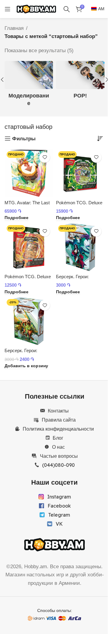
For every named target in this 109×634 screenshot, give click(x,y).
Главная (14, 28)
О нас (58, 447)
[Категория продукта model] (29, 85)
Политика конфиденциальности (58, 429)
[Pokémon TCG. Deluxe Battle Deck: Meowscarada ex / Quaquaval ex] (80, 173)
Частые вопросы (59, 456)
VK (59, 524)
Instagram (59, 497)
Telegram (59, 515)
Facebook (59, 506)
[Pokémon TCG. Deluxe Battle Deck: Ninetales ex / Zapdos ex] (29, 247)
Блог (58, 438)
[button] (26, 366)
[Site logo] (36, 8)
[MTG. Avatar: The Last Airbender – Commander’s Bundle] (29, 173)
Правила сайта (59, 420)
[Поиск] (67, 9)
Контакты (58, 411)
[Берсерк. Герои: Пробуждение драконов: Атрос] (29, 321)
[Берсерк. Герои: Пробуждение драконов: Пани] (80, 247)
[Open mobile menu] (8, 9)
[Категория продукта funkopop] (80, 82)
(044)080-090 (58, 465)
